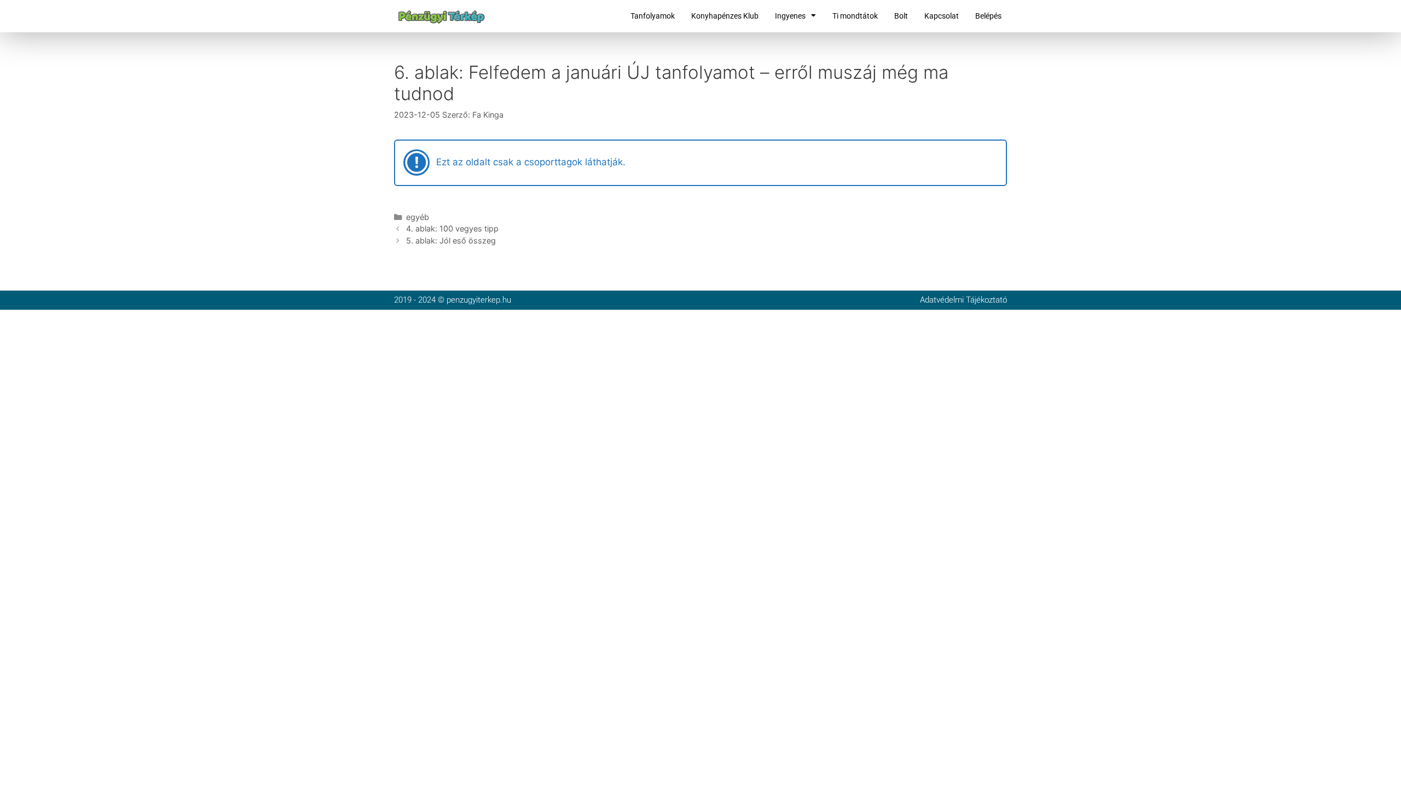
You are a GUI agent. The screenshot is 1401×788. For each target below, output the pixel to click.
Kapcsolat (941, 15)
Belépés (988, 15)
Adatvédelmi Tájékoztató (963, 300)
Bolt (901, 15)
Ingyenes (790, 15)
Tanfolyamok (652, 15)
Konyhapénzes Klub (725, 15)
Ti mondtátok (855, 15)
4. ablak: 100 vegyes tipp (452, 228)
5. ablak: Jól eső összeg (451, 240)
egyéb (417, 217)
